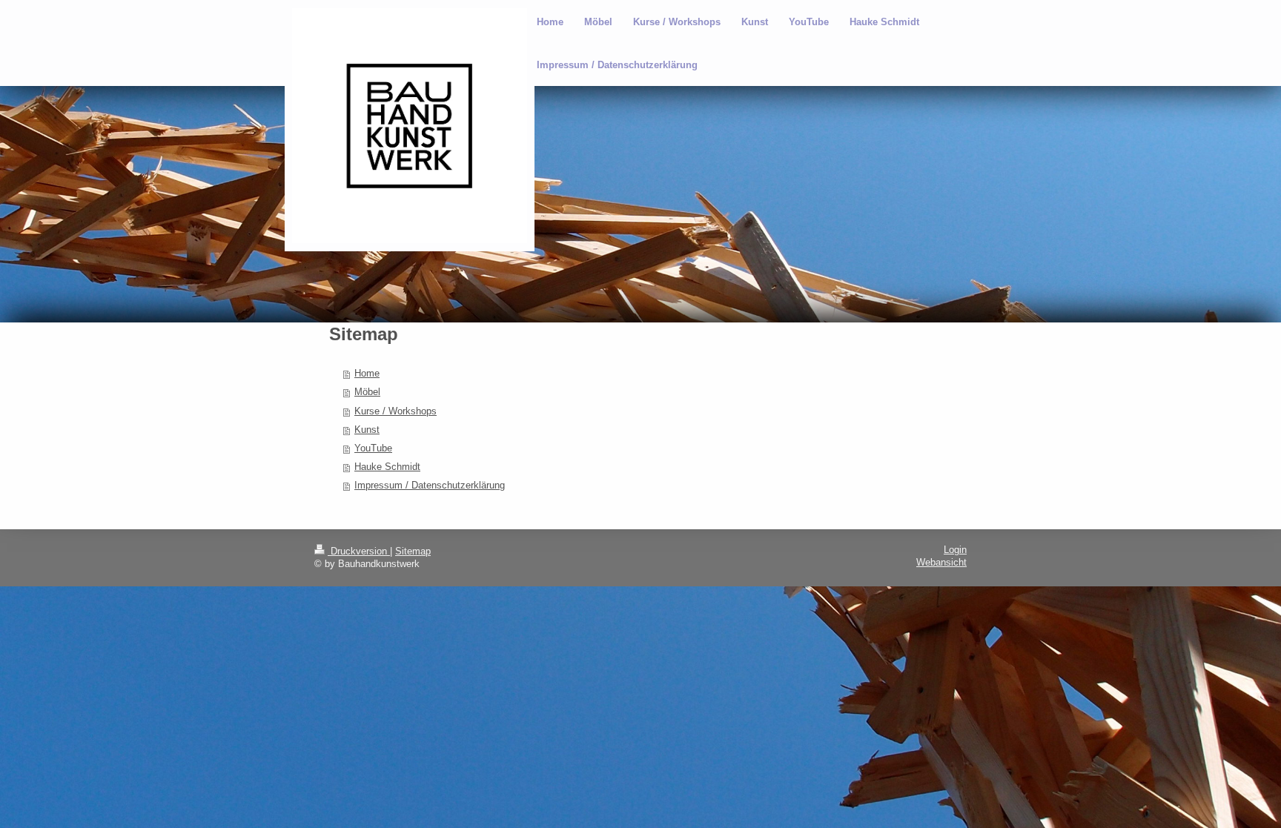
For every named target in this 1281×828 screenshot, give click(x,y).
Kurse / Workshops (395, 411)
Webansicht (941, 562)
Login (955, 550)
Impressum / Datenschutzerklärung (429, 485)
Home (367, 373)
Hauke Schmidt (387, 467)
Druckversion (359, 551)
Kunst (367, 430)
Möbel (367, 392)
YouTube (373, 448)
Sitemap (413, 551)
